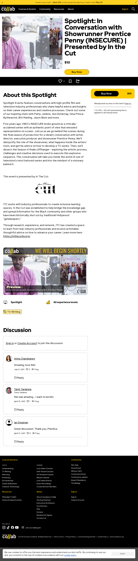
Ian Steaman (21, 422)
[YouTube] (17, 527)
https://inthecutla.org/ (16, 236)
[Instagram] (4, 527)
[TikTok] (8, 527)
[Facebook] (12, 527)
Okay (122, 554)
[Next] (136, 2)
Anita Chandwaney (24, 358)
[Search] (133, 9)
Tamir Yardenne (22, 389)
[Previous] (2, 2)
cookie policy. (70, 555)
